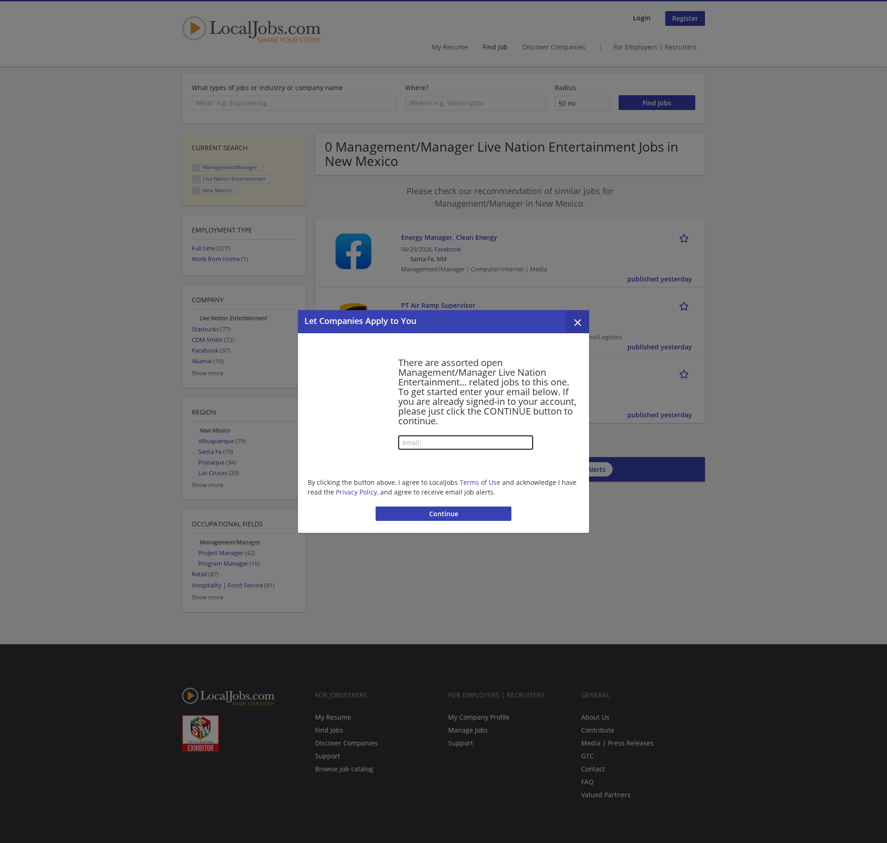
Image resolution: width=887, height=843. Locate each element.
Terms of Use (480, 482)
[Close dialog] (577, 321)
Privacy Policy (356, 492)
